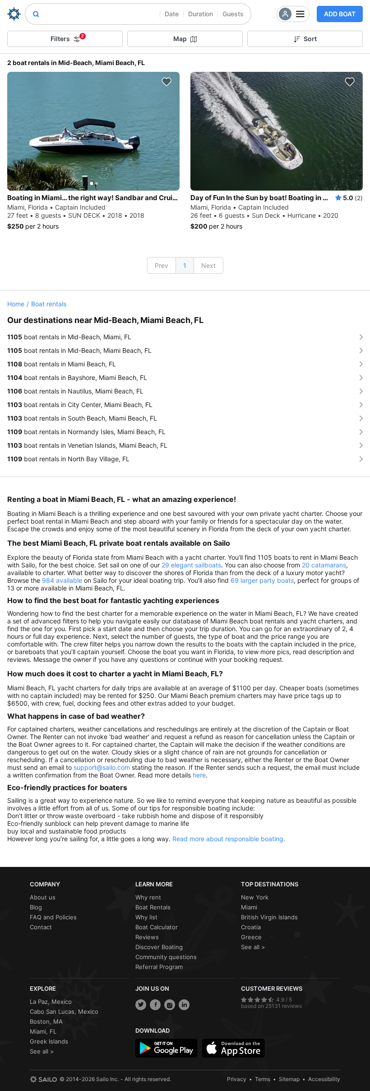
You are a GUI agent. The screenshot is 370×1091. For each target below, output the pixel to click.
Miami (249, 907)
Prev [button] (161, 265)
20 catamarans (324, 565)
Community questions (166, 956)
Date (172, 14)
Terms (262, 1079)
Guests (233, 14)
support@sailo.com (102, 767)
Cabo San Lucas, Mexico (64, 1011)
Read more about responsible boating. (228, 839)
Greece (251, 937)
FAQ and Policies (53, 917)
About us (43, 897)
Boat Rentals (153, 907)
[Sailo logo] (43, 1079)
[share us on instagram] (169, 1004)
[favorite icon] (166, 81)
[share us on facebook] (155, 1004)
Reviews (147, 937)
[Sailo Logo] (14, 14)
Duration (200, 14)
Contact (41, 927)
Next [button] (208, 265)
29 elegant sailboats (191, 565)
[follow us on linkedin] (184, 1004)
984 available (62, 580)
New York (254, 897)
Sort (310, 38)
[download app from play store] (166, 1048)
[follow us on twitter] (140, 1004)
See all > (253, 947)
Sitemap (289, 1079)
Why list (146, 917)
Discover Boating (159, 947)
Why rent (148, 897)
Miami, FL (43, 1031)
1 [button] (184, 265)
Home (15, 304)
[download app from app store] (233, 1048)
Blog (36, 907)
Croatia (251, 927)
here (199, 775)
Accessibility (324, 1079)
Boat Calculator (156, 927)
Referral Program (159, 966)
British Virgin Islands (269, 917)
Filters (67, 37)
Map (180, 38)
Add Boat (340, 14)
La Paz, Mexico (51, 1001)
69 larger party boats (262, 580)
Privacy (236, 1079)
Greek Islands (49, 1041)
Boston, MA (46, 1021)
